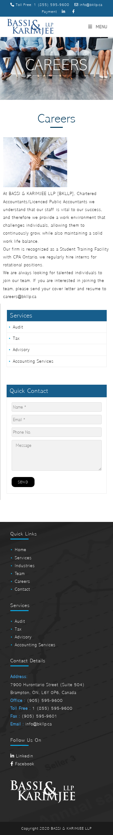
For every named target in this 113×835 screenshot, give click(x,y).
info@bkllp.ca (90, 5)
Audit (18, 327)
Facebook (23, 764)
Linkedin (23, 756)
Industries (25, 565)
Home (20, 549)
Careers (22, 581)
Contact (22, 589)
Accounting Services (33, 361)
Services (23, 558)
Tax (16, 338)
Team (20, 573)
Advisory (21, 349)
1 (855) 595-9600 (51, 5)
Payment (49, 11)
